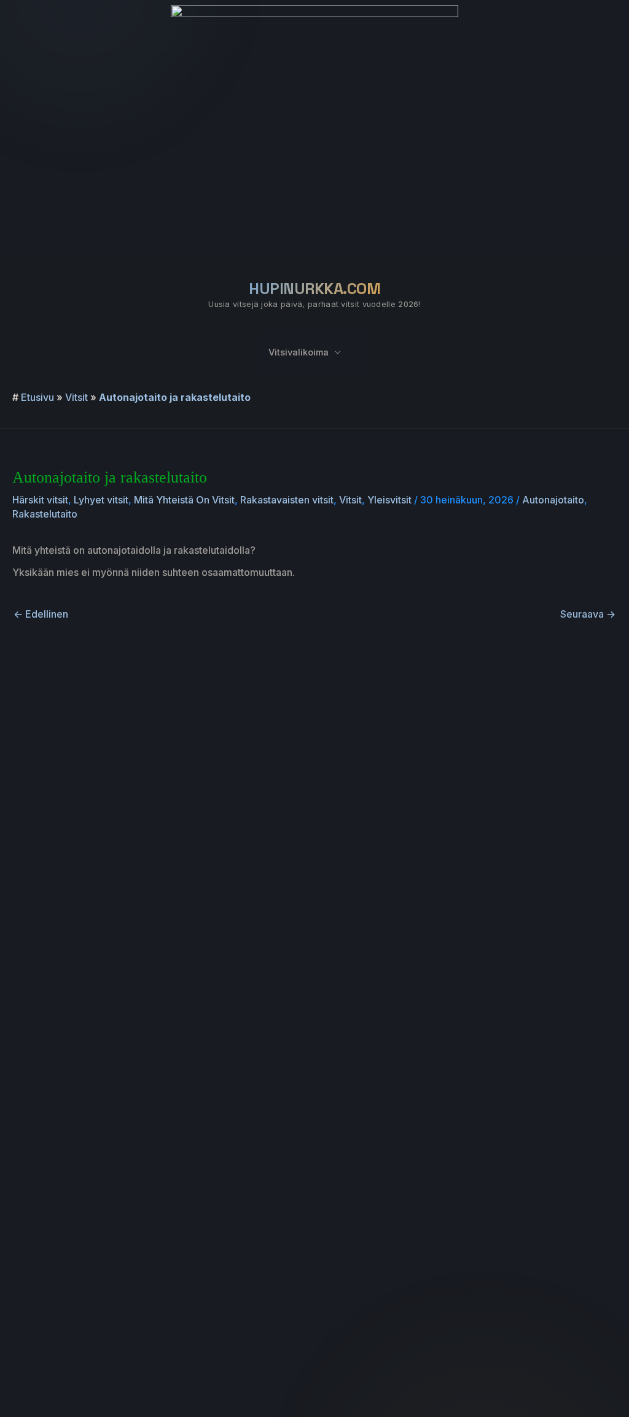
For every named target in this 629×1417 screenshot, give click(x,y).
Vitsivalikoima (298, 352)
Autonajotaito (553, 500)
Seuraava (587, 614)
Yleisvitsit (389, 500)
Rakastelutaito (44, 514)
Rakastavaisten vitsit (287, 500)
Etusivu (37, 397)
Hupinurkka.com (314, 288)
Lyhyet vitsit (101, 500)
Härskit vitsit (40, 500)
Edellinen (41, 614)
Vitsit (76, 397)
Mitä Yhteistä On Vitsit (184, 500)
